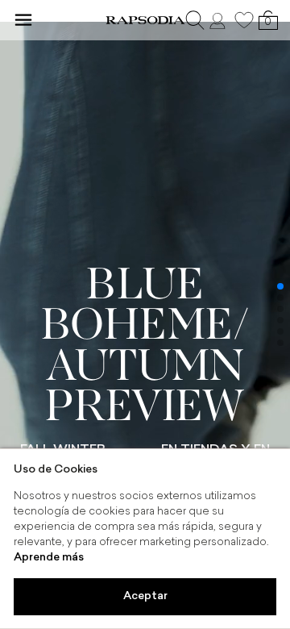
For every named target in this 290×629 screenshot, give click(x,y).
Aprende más (49, 557)
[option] (145, 314)
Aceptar (145, 596)
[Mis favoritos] (244, 20)
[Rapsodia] (145, 20)
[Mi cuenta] (219, 20)
